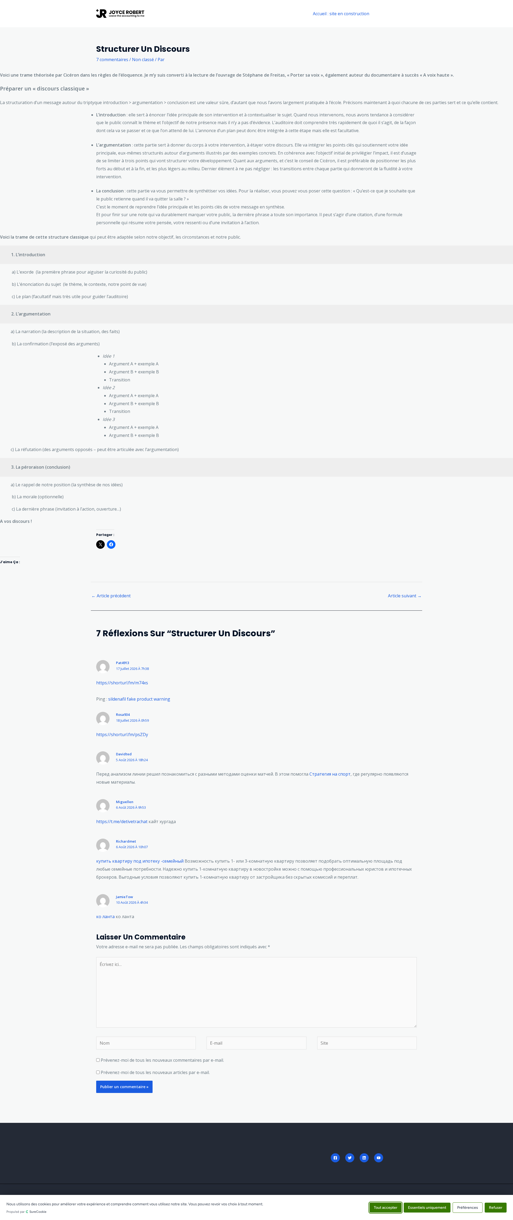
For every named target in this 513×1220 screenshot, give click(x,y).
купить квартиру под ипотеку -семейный (140, 861)
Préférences (467, 1207)
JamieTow (124, 896)
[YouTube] (378, 1157)
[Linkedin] (364, 1157)
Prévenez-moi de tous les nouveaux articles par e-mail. (155, 1072)
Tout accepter (385, 1207)
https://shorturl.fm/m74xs (122, 683)
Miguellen (124, 801)
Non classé (143, 59)
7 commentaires (112, 59)
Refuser (495, 1207)
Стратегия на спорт (330, 774)
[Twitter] (349, 1157)
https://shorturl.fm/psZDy (122, 734)
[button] (398, 14)
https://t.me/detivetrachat (121, 821)
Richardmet (126, 841)
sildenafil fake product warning (139, 699)
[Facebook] (335, 1157)
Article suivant (405, 596)
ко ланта (105, 916)
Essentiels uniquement (427, 1207)
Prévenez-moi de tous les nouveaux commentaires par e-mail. (162, 1060)
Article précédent (111, 596)
